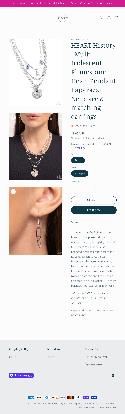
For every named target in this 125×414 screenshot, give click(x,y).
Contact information (107, 407)
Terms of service (109, 403)
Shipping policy (86, 407)
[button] (7, 18)
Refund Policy (55, 349)
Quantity (75, 181)
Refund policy (75, 403)
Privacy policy (91, 403)
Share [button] (77, 222)
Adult (78, 160)
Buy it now (94, 209)
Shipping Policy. (19, 349)
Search (12, 356)
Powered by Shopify (57, 403)
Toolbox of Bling (40, 403)
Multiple (80, 173)
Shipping (75, 138)
